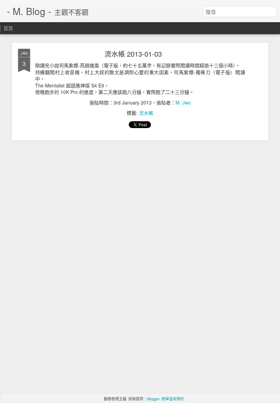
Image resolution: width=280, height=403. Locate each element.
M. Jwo (183, 102)
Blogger (153, 398)
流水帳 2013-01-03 (133, 54)
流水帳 (146, 112)
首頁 (8, 28)
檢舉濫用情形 (173, 398)
